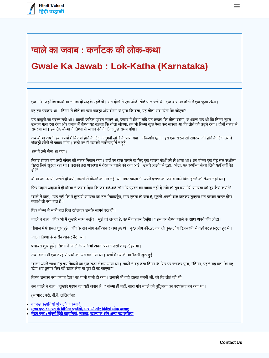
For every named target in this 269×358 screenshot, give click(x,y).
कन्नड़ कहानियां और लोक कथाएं (55, 304)
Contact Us (231, 342)
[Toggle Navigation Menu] (236, 6)
